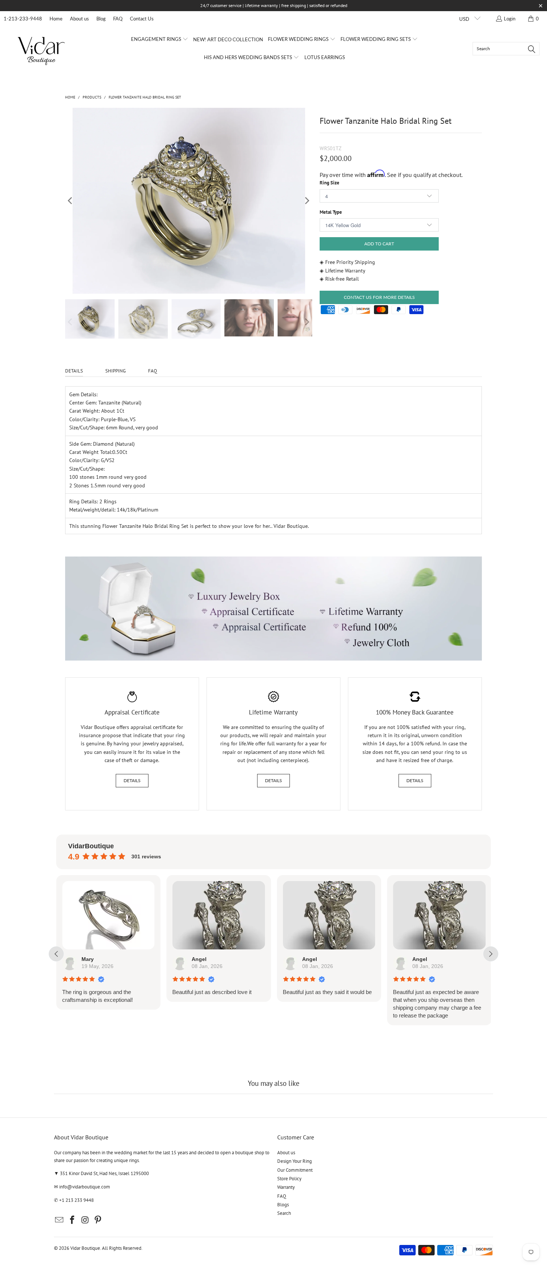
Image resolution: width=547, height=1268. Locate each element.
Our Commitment (295, 1170)
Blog (101, 19)
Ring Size (329, 183)
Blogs (283, 1204)
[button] (159, 39)
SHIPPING (115, 371)
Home (56, 19)
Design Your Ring (294, 1161)
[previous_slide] (56, 953)
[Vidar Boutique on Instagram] (85, 1220)
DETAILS (74, 371)
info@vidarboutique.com (84, 1187)
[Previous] (71, 201)
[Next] (307, 201)
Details (132, 780)
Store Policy (289, 1178)
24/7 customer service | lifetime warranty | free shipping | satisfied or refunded (273, 5)
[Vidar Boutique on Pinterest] (98, 1220)
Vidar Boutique (85, 1248)
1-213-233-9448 (23, 19)
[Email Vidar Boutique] (59, 1220)
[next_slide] (490, 953)
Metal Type (331, 212)
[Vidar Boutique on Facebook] (72, 1220)
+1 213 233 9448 (76, 1200)
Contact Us (142, 19)
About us (79, 19)
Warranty (286, 1187)
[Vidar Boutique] (41, 48)
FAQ (117, 19)
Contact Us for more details (379, 297)
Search (284, 1213)
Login (509, 19)
